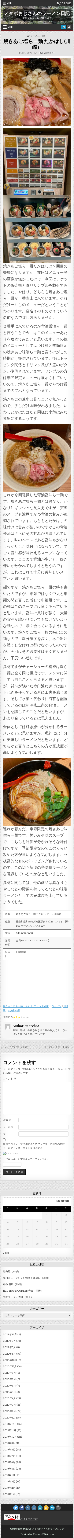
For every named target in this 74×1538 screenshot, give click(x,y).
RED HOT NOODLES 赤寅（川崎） (23, 1290)
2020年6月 (9, 1385)
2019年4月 (9, 1475)
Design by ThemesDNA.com (37, 1534)
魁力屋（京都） (11, 1271)
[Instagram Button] (27, 1507)
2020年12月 (10, 1360)
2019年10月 (10, 1436)
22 (46, 1236)
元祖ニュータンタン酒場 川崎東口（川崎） (26, 1277)
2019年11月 (9, 1430)
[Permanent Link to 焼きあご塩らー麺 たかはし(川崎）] (37, 92)
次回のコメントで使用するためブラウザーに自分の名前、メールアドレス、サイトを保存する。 (35, 1146)
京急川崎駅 (14, 1010)
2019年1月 (9, 1494)
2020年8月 (9, 1379)
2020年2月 (9, 1411)
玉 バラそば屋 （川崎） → (58, 1047)
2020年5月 (9, 1392)
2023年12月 (10, 1334)
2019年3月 (9, 1481)
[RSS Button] (46, 1507)
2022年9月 (9, 1347)
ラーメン (34, 36)
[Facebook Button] (21, 1507)
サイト (6, 1134)
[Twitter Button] (15, 1507)
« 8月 (6, 1253)
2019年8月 (9, 1449)
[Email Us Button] (40, 1507)
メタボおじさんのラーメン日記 (37, 13)
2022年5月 (9, 1353)
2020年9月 (9, 1372)
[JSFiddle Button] (33, 1507)
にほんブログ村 (29, 1519)
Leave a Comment (46, 53)
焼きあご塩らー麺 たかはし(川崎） (37, 44)
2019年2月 (9, 1487)
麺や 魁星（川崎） (13, 1284)
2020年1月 (9, 1417)
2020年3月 (9, 1404)
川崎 (43, 36)
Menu (9, 3)
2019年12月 (10, 1424)
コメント (9, 1078)
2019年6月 (9, 1462)
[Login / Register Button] (63, 27)
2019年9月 (9, 1443)
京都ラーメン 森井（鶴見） (18, 1297)
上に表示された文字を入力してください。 (26, 1159)
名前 (7, 1120)
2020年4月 (9, 1398)
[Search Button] (69, 27)
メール (8, 1127)
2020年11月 (10, 1366)
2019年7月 (9, 1456)
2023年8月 (9, 1340)
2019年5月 (9, 1468)
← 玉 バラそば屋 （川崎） (15, 1047)
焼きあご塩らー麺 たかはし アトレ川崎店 (26, 1006)
